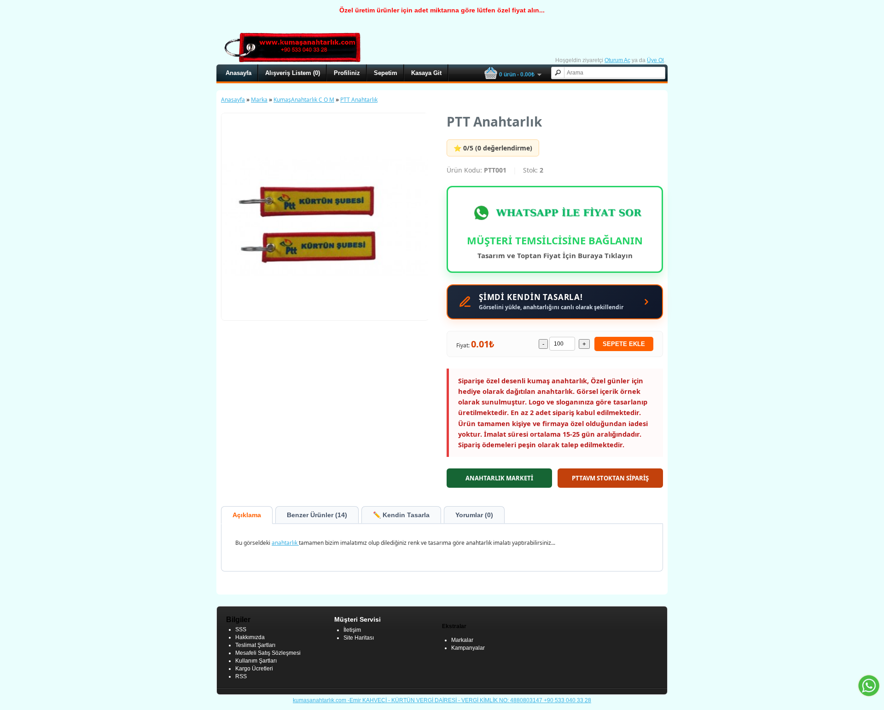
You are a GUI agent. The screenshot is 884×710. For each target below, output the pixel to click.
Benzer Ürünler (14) (317, 515)
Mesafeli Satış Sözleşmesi (268, 653)
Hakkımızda (250, 637)
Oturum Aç (617, 60)
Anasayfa (238, 72)
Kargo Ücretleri (254, 668)
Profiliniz (347, 72)
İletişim (352, 630)
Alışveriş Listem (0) (292, 72)
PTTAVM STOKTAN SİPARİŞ (610, 478)
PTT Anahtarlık (359, 100)
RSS (241, 676)
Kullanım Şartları (256, 661)
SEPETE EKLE (624, 344)
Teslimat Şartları (255, 645)
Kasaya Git (426, 72)
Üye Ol (655, 60)
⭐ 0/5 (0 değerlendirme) (493, 148)
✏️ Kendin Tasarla (401, 515)
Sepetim (385, 72)
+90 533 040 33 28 (567, 700)
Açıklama (247, 515)
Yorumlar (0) (474, 515)
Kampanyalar (468, 648)
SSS (240, 629)
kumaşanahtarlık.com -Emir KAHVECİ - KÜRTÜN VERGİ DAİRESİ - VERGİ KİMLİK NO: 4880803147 (418, 700)
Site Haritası (358, 638)
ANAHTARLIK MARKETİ (499, 478)
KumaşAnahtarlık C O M (303, 100)
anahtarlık (285, 543)
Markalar (462, 640)
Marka (259, 100)
